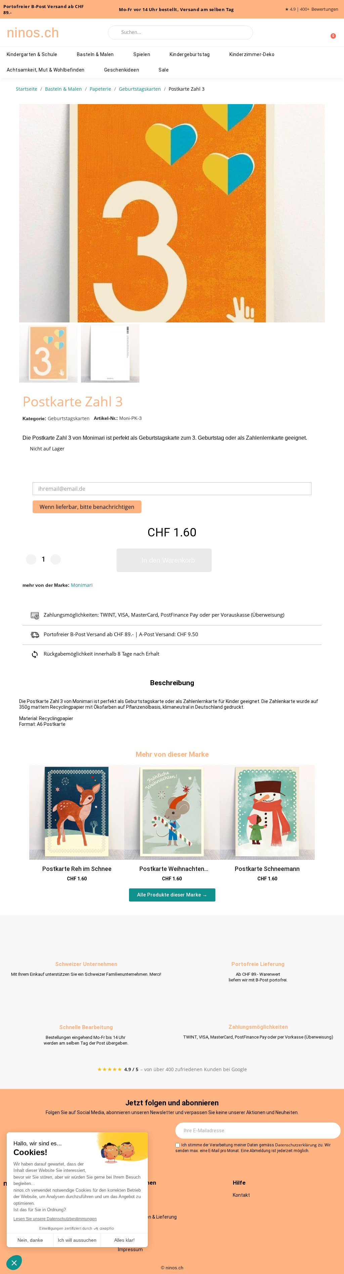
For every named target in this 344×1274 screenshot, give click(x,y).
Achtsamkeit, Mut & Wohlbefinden (45, 70)
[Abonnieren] (332, 1131)
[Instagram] (58, 1131)
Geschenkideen (121, 70)
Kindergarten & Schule (32, 54)
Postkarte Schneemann (267, 868)
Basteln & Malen (95, 54)
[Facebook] (77, 1131)
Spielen (141, 54)
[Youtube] (95, 1131)
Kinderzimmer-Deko (251, 54)
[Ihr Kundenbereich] (319, 32)
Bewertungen (324, 9)
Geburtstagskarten (69, 418)
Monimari (82, 585)
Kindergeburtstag (190, 54)
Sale (164, 70)
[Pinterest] (113, 1131)
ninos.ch (33, 32)
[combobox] (180, 32)
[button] (318, 213)
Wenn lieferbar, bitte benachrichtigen (87, 507)
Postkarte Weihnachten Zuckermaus (171, 872)
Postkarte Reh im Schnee (77, 868)
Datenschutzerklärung (296, 1145)
